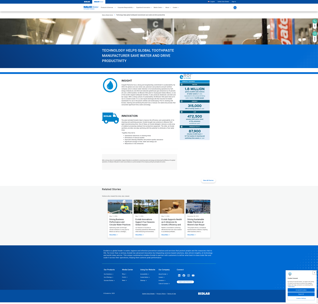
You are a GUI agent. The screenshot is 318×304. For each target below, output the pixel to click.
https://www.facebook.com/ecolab (184, 275)
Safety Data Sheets (223, 1)
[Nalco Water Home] (91, 8)
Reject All (301, 294)
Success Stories (108, 280)
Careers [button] (175, 7)
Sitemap (142, 280)
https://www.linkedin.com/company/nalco (179, 275)
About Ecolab (162, 274)
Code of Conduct (163, 283)
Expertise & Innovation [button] (143, 7)
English (212, 1)
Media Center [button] (158, 7)
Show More (112, 235)
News (123, 280)
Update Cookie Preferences (185, 281)
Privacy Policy (161, 293)
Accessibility (144, 274)
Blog (123, 274)
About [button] (167, 7)
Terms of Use (171, 293)
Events (124, 277)
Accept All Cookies (301, 290)
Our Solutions (108, 274)
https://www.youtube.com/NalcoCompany (193, 275)
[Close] (314, 273)
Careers (161, 277)
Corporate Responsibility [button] (125, 7)
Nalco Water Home (107, 15)
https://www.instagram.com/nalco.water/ (188, 275)
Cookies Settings (301, 298)
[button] (115, 7)
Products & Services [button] (107, 7)
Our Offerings (108, 277)
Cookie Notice (291, 286)
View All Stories (208, 180)
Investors (161, 280)
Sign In (234, 1)
